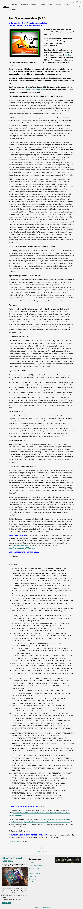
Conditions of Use (34, 868)
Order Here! (6, 903)
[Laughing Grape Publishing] (15, 885)
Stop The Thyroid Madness (43, 907)
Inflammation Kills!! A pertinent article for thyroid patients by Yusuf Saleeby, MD (28, 24)
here (27, 831)
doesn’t (50, 34)
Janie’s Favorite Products (36, 865)
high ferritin (69, 55)
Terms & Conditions (35, 873)
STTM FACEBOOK (34, 835)
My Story (31, 862)
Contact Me (32, 879)
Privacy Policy (33, 876)
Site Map (66, 5)
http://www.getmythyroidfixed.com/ (22, 548)
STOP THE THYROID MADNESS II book (31, 90)
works (68, 32)
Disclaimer (32, 871)
